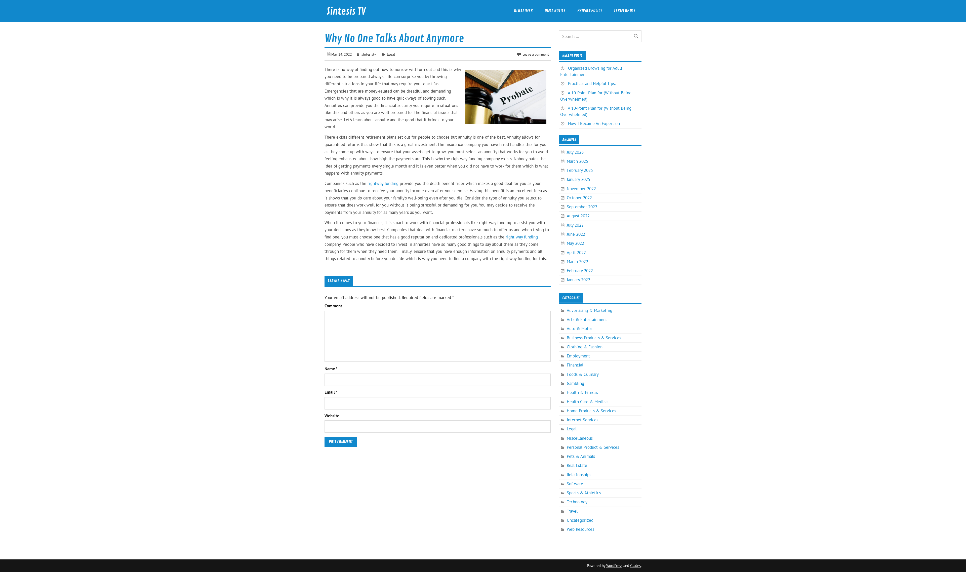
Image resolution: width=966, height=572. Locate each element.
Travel (572, 511)
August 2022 (578, 216)
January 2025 (578, 179)
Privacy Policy (589, 10)
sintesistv (368, 54)
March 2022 (577, 261)
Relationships (579, 474)
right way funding (522, 237)
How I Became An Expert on (594, 123)
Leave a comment (535, 54)
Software (575, 483)
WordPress (614, 565)
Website (332, 416)
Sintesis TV (346, 11)
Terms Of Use (624, 10)
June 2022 (576, 234)
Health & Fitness (582, 392)
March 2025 (577, 161)
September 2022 (582, 207)
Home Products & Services (591, 411)
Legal (391, 54)
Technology (577, 502)
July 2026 (575, 152)
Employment (578, 356)
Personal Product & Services (593, 447)
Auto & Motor (579, 328)
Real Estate (577, 465)
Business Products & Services (594, 338)
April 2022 (576, 252)
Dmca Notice (555, 10)
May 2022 (575, 243)
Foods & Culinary (583, 374)
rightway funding (383, 183)
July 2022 (575, 225)
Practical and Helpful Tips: (592, 83)
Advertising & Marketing (589, 310)
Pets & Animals (581, 456)
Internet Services (582, 420)
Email (331, 392)
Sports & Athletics (584, 493)
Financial (575, 365)
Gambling (575, 383)
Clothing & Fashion (584, 347)
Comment (333, 306)
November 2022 (581, 188)
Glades (635, 565)
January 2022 (578, 279)
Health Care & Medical (588, 401)
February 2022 (580, 270)
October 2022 (579, 197)
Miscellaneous (580, 438)
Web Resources (580, 529)
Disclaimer (523, 10)
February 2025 (580, 170)
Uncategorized (580, 520)
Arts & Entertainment (587, 319)
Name (331, 369)
